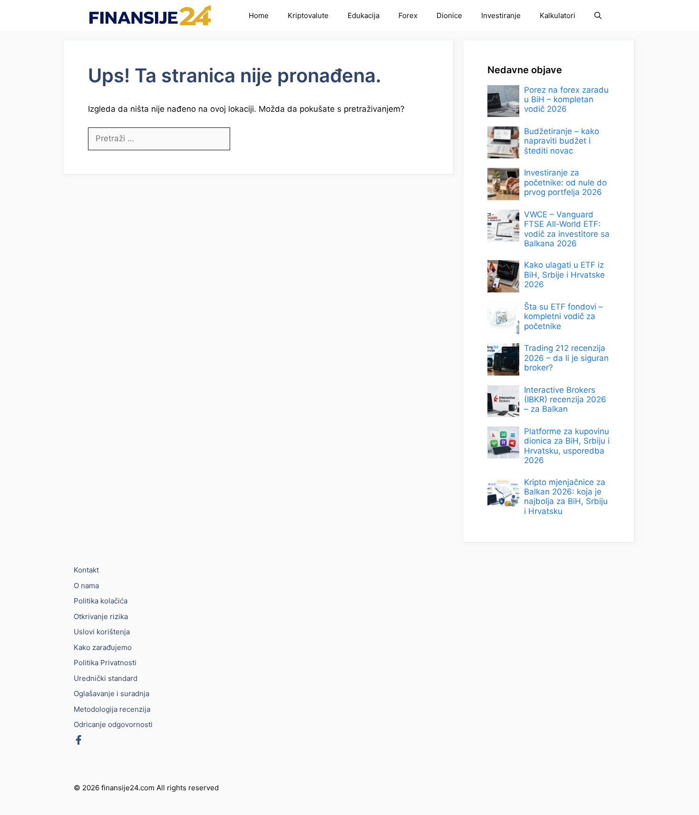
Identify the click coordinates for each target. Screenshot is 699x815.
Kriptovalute (308, 15)
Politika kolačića (100, 600)
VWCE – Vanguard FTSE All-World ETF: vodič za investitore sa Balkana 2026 (567, 229)
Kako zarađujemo (103, 647)
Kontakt (86, 569)
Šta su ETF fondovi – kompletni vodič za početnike (563, 316)
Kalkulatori (557, 15)
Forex (407, 15)
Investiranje (501, 15)
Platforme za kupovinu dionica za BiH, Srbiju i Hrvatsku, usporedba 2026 (567, 446)
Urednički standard (105, 678)
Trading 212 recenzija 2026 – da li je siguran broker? (566, 358)
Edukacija (363, 15)
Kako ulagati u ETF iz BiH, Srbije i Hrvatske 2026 (564, 275)
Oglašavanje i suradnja (111, 693)
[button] (598, 15)
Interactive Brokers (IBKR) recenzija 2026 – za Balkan (565, 399)
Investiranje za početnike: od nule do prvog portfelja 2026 (565, 182)
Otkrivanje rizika (101, 616)
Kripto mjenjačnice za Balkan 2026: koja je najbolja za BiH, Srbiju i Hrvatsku (566, 496)
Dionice (449, 15)
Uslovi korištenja (102, 631)
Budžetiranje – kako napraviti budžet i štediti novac (561, 140)
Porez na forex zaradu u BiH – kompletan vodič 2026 (566, 99)
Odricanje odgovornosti (113, 724)
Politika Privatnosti (105, 662)
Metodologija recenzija (112, 709)
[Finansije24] (150, 15)
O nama (86, 585)
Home (259, 15)
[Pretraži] (246, 139)
